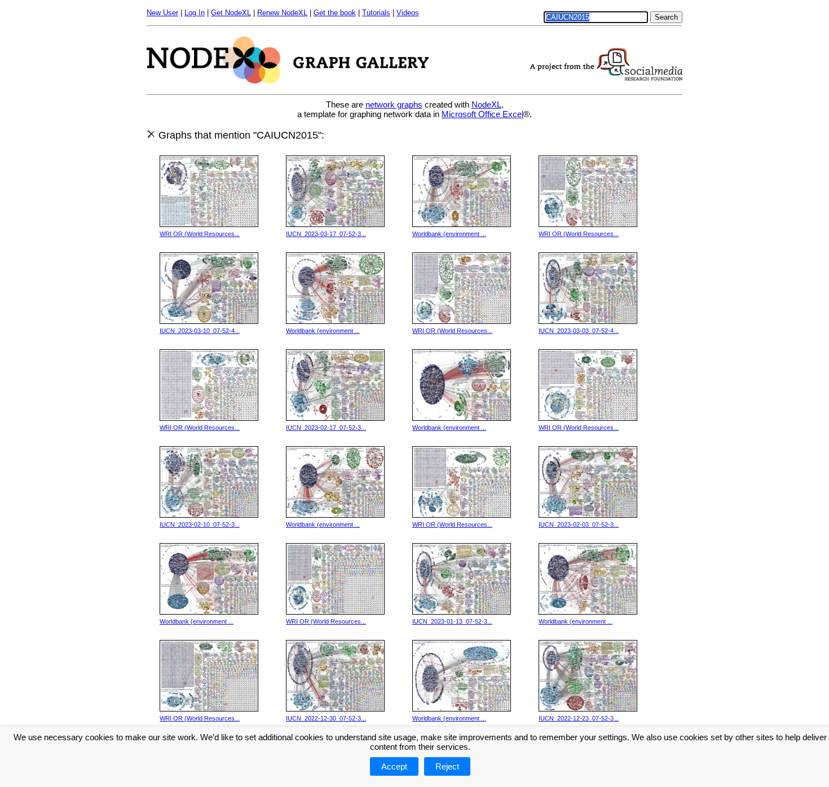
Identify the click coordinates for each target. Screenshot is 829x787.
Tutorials (376, 12)
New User (162, 12)
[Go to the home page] (288, 80)
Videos (407, 12)
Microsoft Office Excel (482, 114)
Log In (194, 12)
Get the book (335, 12)
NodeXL (486, 104)
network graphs (393, 104)
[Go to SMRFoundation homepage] (606, 77)
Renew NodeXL (282, 12)
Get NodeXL (231, 12)
